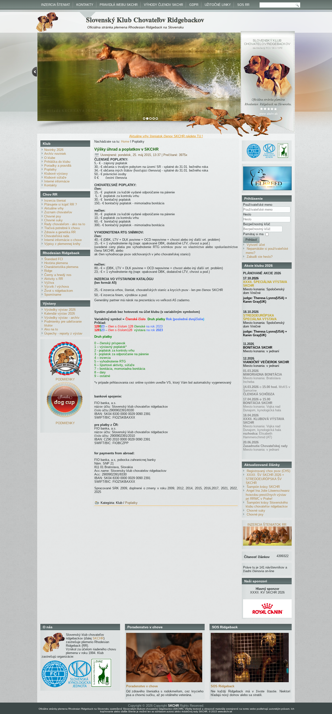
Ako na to (51, 329)
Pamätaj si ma (253, 234)
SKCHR (98, 638)
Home (125, 141)
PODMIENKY (65, 379)
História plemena (56, 263)
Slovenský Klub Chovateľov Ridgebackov (145, 20)
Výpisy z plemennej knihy (62, 244)
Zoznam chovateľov (58, 212)
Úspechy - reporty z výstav (63, 333)
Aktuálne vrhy (54, 208)
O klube (49, 158)
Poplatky (50, 169)
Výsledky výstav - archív (61, 317)
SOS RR (243, 5)
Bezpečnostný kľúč (256, 224)
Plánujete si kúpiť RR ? (60, 204)
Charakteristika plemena (61, 267)
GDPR (193, 5)
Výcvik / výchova (56, 286)
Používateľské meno (257, 204)
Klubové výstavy (56, 173)
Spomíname (52, 294)
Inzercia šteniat (55, 200)
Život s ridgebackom (58, 290)
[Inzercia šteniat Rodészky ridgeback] (267, 544)
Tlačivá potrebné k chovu (62, 228)
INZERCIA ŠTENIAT (55, 5)
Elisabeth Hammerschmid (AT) (257, 435)
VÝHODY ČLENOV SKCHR (163, 5)
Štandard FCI (53, 259)
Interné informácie (57, 181)
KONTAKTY (84, 5)
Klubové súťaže (55, 177)
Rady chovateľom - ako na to (64, 224)
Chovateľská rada (56, 236)
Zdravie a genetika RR (60, 232)
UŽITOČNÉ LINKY (218, 5)
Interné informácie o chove (63, 240)
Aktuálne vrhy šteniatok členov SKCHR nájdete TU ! (166, 136)
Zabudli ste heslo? (259, 256)
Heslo (247, 214)
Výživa (49, 282)
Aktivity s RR (53, 279)
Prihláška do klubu (57, 161)
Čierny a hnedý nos (57, 275)
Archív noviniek (55, 153)
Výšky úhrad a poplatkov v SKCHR (126, 149)
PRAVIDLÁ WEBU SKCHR (119, 5)
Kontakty (50, 185)
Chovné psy (52, 216)
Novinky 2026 (53, 150)
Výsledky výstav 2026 (60, 309)
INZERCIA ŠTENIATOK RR (266, 524)
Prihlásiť (251, 239)
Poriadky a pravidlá (57, 165)
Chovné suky (53, 220)
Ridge (48, 271)
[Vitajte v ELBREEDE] (267, 168)
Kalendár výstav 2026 (59, 313)
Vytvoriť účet (256, 245)
